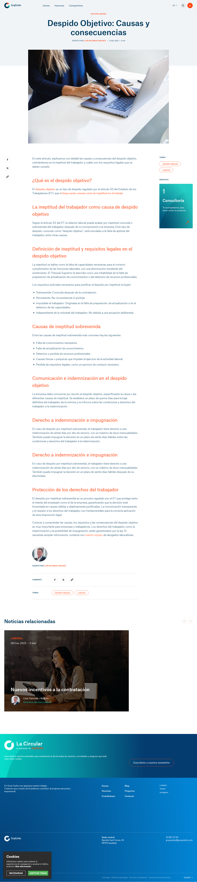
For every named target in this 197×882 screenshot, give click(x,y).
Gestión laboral (99, 14)
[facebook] (55, 580)
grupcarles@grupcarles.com (179, 840)
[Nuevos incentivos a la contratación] (66, 670)
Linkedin (163, 785)
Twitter (163, 789)
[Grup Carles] (17, 5)
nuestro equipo (94, 534)
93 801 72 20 (172, 837)
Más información (23, 866)
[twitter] (63, 580)
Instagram (164, 792)
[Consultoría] (176, 206)
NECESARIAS (16, 873)
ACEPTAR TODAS (38, 873)
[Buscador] (183, 5)
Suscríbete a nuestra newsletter (151, 762)
